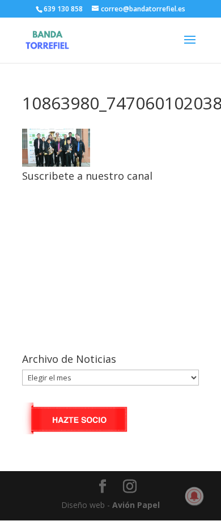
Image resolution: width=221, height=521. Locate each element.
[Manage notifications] (194, 496)
